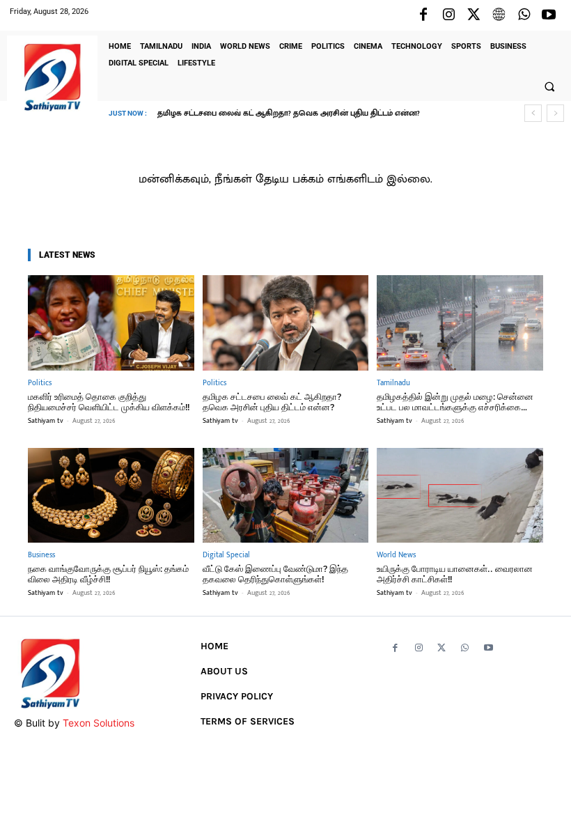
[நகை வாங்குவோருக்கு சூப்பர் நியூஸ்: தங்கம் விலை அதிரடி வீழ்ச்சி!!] (111, 495)
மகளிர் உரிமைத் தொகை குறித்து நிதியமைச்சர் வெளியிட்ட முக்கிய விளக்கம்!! (108, 402)
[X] (473, 15)
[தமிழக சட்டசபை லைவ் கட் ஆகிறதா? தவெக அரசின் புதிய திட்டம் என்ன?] (286, 322)
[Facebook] (423, 15)
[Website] (498, 15)
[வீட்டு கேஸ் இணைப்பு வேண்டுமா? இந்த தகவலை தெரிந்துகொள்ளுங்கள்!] (286, 495)
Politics (40, 383)
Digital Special (226, 555)
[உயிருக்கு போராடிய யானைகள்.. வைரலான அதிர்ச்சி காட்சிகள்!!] (460, 495)
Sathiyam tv (45, 420)
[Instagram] (448, 15)
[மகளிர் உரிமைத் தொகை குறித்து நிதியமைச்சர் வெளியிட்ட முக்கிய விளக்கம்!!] (111, 322)
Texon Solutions (98, 723)
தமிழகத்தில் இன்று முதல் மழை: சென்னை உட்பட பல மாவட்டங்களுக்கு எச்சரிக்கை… (455, 402)
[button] (549, 86)
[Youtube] (548, 15)
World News (396, 555)
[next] (555, 113)
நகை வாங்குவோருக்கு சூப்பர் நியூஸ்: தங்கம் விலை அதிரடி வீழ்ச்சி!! (108, 574)
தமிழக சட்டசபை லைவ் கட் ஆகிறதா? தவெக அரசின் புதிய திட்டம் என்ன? (288, 113)
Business (41, 555)
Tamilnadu (393, 383)
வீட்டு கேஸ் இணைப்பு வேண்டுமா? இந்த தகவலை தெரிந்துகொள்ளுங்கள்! (275, 574)
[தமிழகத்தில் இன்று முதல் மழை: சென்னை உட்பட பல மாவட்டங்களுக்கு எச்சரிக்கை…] (460, 322)
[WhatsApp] (523, 15)
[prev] (533, 113)
